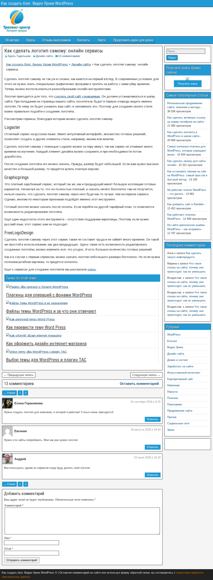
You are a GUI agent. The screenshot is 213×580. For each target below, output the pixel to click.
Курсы (30, 40)
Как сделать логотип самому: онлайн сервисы (53, 51)
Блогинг (172, 341)
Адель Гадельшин (19, 56)
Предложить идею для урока (133, 40)
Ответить (153, 419)
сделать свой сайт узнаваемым (77, 96)
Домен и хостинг (177, 360)
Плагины (172, 398)
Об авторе (12, 40)
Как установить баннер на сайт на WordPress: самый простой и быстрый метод (187, 175)
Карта (101, 40)
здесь (91, 269)
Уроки (170, 429)
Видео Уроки (175, 347)
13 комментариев (69, 56)
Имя (7, 538)
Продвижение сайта (179, 410)
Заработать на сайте (180, 366)
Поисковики (174, 404)
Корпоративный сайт (180, 379)
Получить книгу (187, 83)
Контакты (83, 40)
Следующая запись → (146, 374)
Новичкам (173, 385)
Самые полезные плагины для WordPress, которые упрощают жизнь (186, 150)
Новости (172, 391)
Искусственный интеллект (183, 372)
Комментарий (14, 505)
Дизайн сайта (44, 56)
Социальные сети (178, 423)
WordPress (174, 334)
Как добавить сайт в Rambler (185, 204)
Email (8, 548)
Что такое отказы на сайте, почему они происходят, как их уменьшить (186, 267)
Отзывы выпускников (56, 40)
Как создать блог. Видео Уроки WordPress (37, 3)
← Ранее (9, 392)
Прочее (171, 417)
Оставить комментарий (139, 383)
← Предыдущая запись (18, 374)
